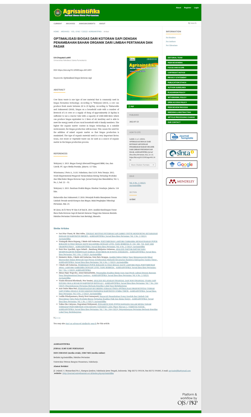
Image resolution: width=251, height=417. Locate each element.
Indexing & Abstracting (179, 112)
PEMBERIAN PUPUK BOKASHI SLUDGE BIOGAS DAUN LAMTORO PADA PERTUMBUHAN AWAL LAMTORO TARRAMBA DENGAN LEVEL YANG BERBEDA (107, 266)
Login (196, 8)
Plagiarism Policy (176, 92)
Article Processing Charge (181, 117)
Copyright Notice (176, 73)
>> (59, 317)
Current (58, 23)
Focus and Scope (176, 68)
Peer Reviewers (175, 63)
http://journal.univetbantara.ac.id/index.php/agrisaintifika (88, 373)
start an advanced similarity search (81, 323)
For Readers (171, 37)
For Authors (171, 41)
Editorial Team (175, 58)
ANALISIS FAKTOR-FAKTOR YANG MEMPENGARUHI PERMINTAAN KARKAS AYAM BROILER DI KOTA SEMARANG (102, 250)
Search (193, 23)
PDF (132, 106)
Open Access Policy (177, 102)
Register (187, 8)
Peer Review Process (178, 107)
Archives (70, 23)
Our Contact (174, 122)
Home (56, 31)
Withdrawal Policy (177, 97)
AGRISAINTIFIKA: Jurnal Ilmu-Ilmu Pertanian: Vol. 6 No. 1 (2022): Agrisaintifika (93, 262)
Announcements (87, 23)
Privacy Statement (177, 77)
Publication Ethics (177, 82)
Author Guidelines (177, 87)
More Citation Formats (140, 165)
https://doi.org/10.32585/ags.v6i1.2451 (75, 70)
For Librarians (172, 45)
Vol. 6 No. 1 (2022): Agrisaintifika (86, 31)
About (102, 23)
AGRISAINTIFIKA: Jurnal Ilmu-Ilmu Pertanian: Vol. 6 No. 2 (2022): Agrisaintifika (110, 246)
